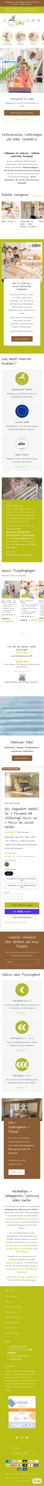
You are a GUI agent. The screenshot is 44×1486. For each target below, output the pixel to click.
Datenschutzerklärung (12, 1478)
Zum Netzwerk (21, 466)
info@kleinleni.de (22, 1355)
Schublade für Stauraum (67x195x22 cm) (21, 879)
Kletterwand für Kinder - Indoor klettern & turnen (27, 224)
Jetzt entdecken (22, 758)
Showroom (9, 1302)
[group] (7, 38)
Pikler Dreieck (7, 221)
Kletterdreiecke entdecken (22, 112)
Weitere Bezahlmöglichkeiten (22, 917)
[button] (4, 20)
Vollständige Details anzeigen (16, 922)
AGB (22, 1478)
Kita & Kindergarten (12, 1322)
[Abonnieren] (36, 962)
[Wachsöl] (7, 864)
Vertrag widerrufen (12, 1333)
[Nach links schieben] (16, 233)
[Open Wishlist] (33, 20)
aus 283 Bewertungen (20, 656)
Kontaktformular (16, 1359)
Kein (9, 873)
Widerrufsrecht (35, 1474)
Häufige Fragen (10, 1312)
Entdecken (21, 1013)
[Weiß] (12, 864)
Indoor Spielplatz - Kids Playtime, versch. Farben (9, 602)
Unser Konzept (22, 119)
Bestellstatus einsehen (18, 1346)
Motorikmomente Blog (13, 1307)
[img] (22, 652)
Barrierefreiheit (10, 1327)
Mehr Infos (16, 1172)
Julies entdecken (22, 339)
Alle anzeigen (37, 195)
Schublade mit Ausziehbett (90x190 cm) (22, 886)
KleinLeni (12, 1474)
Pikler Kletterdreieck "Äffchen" (26, 602)
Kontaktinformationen (23, 1481)
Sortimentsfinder (11, 1296)
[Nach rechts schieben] (27, 233)
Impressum (37, 1478)
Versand (14, 856)
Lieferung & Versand (12, 1317)
